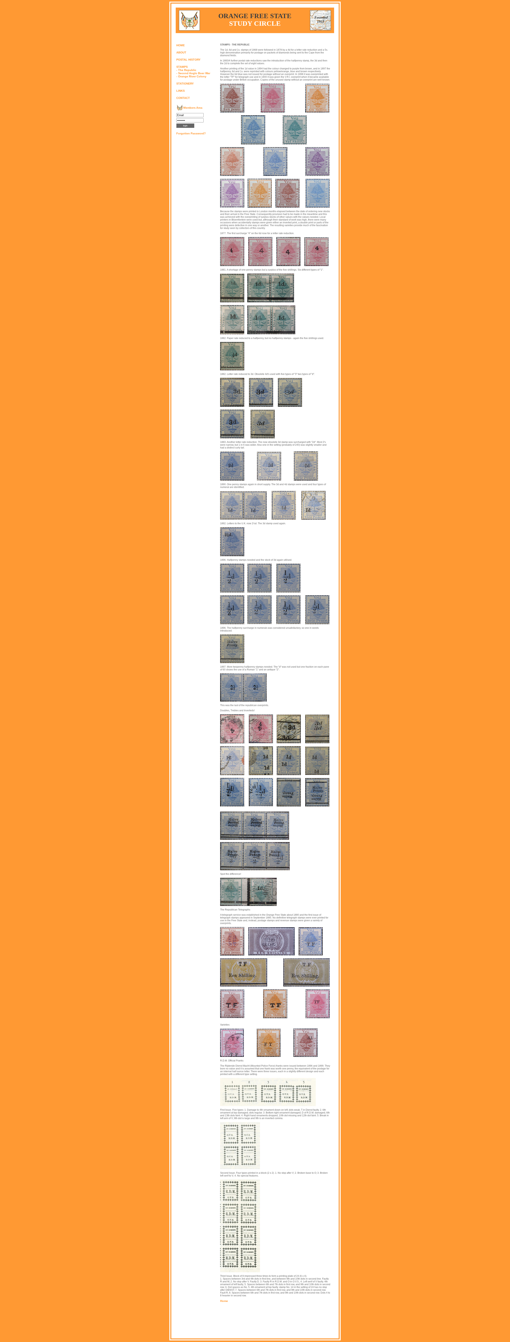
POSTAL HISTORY (188, 59)
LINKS (180, 90)
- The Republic (186, 70)
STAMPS (182, 66)
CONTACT (183, 98)
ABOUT (181, 52)
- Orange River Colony (191, 76)
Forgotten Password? (191, 133)
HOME (180, 45)
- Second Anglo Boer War (193, 73)
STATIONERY (185, 83)
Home (224, 1301)
